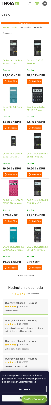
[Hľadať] (30, 3)
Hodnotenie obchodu (25, 287)
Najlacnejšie (26, 27)
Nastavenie (24, 389)
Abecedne (7, 33)
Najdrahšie (38, 27)
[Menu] (44, 3)
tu (35, 381)
